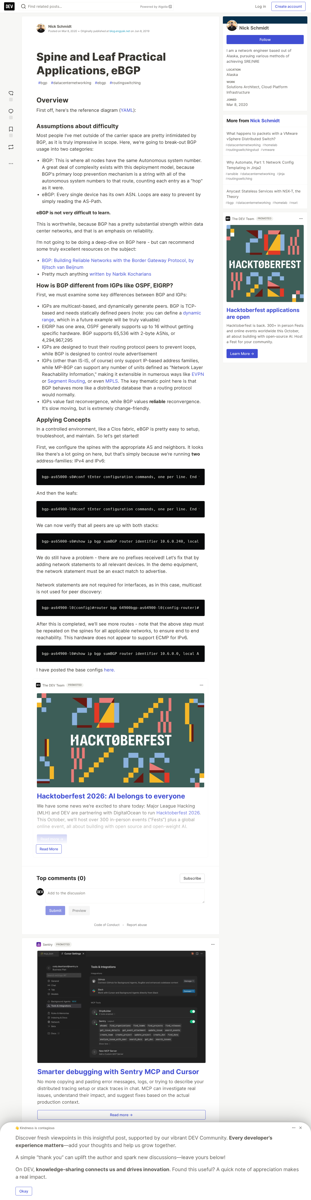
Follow (265, 39)
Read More (49, 849)
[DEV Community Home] (9, 6)
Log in (260, 6)
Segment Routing (66, 381)
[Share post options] (10, 163)
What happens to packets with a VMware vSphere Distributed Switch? (262, 141)
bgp (42, 82)
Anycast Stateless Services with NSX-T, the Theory (263, 197)
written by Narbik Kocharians (120, 274)
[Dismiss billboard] (300, 1127)
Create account (288, 6)
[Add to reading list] (11, 131)
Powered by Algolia (154, 6)
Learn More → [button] (242, 353)
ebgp (100, 82)
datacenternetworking (71, 82)
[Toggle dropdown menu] (201, 685)
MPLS (111, 381)
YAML (127, 110)
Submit (55, 910)
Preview (79, 910)
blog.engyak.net (120, 31)
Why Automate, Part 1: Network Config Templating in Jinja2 (260, 170)
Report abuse (137, 925)
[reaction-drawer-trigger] (11, 95)
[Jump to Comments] (11, 113)
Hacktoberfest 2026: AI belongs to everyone (111, 796)
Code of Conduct (107, 925)
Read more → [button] (121, 1115)
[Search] (23, 6)
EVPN (198, 374)
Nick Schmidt (59, 26)
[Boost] (11, 147)
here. (109, 670)
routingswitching (125, 82)
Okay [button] (23, 1191)
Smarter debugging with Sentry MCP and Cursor (118, 1072)
